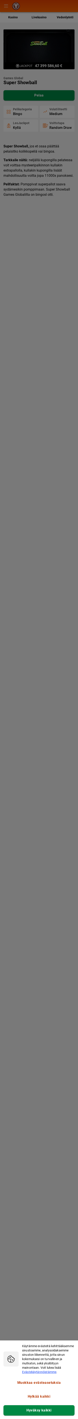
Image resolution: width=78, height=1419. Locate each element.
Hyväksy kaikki (38, 1410)
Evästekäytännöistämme (39, 1372)
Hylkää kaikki (39, 1396)
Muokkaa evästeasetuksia (39, 1383)
